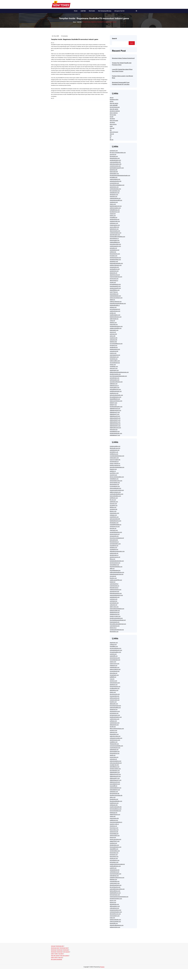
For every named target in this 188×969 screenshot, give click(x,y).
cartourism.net (113, 604)
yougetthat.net (113, 217)
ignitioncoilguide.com (115, 919)
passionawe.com (114, 370)
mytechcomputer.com (115, 921)
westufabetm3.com (115, 431)
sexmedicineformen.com (116, 381)
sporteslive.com (114, 261)
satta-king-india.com (115, 736)
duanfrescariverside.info (116, 795)
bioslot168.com (114, 923)
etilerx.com (112, 797)
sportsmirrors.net (114, 271)
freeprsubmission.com (115, 847)
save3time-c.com (114, 473)
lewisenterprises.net (115, 686)
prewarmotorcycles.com (116, 480)
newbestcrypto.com (115, 221)
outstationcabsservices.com (117, 877)
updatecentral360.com (115, 328)
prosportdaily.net (114, 833)
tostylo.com (113, 215)
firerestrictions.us (114, 541)
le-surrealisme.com (115, 486)
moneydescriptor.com (115, 244)
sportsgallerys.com (115, 269)
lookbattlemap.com (115, 209)
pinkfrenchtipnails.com (115, 265)
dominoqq (53, 949)
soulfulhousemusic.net (115, 391)
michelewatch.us (114, 461)
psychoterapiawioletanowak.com (118, 376)
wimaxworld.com (114, 536)
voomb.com (113, 282)
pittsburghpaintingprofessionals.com (119, 372)
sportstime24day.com (115, 259)
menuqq (53, 946)
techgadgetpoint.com (115, 284)
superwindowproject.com (116, 595)
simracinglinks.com (115, 482)
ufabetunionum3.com (115, 774)
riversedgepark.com (115, 659)
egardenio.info (113, 337)
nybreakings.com (114, 875)
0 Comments (64, 36)
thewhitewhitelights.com (116, 566)
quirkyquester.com (114, 380)
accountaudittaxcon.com (116, 343)
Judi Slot (79, 21)
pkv (111, 130)
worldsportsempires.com (116, 326)
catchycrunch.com (114, 663)
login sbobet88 (114, 105)
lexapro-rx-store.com (115, 616)
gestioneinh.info (114, 831)
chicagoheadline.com (115, 652)
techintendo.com (114, 713)
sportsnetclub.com (114, 219)
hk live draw (113, 114)
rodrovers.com (113, 732)
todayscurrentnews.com (116, 401)
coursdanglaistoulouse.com (117, 455)
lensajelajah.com (114, 675)
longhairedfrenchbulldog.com (117, 236)
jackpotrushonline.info (115, 181)
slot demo (112, 118)
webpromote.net (114, 553)
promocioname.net (114, 534)
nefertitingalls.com (114, 667)
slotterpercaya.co (114, 385)
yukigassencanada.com (116, 738)
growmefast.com (114, 294)
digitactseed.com (114, 724)
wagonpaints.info (114, 818)
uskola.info (112, 816)
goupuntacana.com (115, 658)
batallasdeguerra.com (115, 520)
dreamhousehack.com (115, 885)
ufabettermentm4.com (115, 410)
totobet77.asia (113, 402)
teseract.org (113, 837)
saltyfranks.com (114, 501)
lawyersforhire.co (114, 238)
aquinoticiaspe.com (115, 234)
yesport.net (113, 213)
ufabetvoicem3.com (115, 782)
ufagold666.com (114, 849)
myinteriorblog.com (115, 850)
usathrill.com (113, 868)
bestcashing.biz (114, 540)
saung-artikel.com (114, 227)
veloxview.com (113, 429)
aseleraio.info (113, 334)
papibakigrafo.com (114, 597)
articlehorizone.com (115, 740)
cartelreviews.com (114, 719)
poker (111, 126)
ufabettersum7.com (115, 412)
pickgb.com (113, 313)
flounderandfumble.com (116, 801)
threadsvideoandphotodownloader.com (120, 175)
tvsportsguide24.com (115, 286)
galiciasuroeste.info (115, 519)
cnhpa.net (112, 320)
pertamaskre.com (114, 173)
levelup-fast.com (114, 757)
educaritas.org (113, 673)
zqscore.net (113, 332)
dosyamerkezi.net (114, 484)
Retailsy (102, 967)
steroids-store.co (114, 555)
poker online (54, 957)
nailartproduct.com (114, 722)
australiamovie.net (114, 450)
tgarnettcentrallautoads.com (117, 467)
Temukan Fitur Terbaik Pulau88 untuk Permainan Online (121, 63)
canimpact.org (113, 601)
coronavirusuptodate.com (116, 745)
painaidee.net (113, 248)
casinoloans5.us (114, 583)
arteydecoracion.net (115, 557)
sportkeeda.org (114, 347)
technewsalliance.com (115, 808)
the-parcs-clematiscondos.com (118, 152)
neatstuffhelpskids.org (115, 524)
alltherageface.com (115, 906)
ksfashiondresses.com (115, 316)
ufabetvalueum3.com (115, 776)
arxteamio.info (113, 339)
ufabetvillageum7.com (115, 780)
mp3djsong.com (114, 454)
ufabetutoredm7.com (115, 425)
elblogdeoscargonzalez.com (117, 551)
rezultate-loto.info (114, 764)
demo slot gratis (114, 120)
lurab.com (112, 917)
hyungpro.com (113, 255)
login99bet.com (114, 646)
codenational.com (114, 908)
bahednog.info (113, 169)
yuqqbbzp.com (113, 742)
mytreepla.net (113, 759)
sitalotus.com (113, 322)
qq (110, 137)
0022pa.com (113, 507)
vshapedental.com (114, 870)
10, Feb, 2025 (55, 36)
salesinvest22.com (114, 835)
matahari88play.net (115, 242)
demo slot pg (113, 124)
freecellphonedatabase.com (117, 185)
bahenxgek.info (114, 171)
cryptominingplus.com (115, 232)
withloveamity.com (114, 698)
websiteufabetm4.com (115, 787)
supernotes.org (114, 324)
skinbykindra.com (114, 904)
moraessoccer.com (115, 526)
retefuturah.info (114, 805)
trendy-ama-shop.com (115, 839)
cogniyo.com (113, 353)
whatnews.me (113, 826)
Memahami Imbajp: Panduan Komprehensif (123, 58)
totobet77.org (113, 404)
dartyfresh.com (113, 684)
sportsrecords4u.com (115, 768)
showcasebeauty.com (115, 488)
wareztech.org (113, 196)
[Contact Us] (136, 11)
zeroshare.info (113, 509)
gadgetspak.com (114, 749)
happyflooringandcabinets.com (118, 303)
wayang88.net (113, 785)
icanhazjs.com (113, 599)
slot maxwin (66, 951)
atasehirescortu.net (115, 274)
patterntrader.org (114, 318)
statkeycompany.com (115, 492)
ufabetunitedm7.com (115, 420)
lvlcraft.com (113, 726)
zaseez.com (113, 661)
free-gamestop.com (115, 190)
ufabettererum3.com (115, 408)
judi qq (111, 101)
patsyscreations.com (115, 669)
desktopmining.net (114, 612)
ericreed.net (113, 576)
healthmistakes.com (115, 315)
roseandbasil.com (114, 564)
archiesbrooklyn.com (115, 543)
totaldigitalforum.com (115, 892)
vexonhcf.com (113, 475)
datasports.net (113, 273)
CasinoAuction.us (114, 585)
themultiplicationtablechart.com (118, 624)
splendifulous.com (114, 766)
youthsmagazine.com (115, 246)
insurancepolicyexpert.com (117, 490)
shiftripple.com (113, 383)
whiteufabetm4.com (115, 789)
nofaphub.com (113, 665)
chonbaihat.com (114, 549)
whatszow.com (113, 709)
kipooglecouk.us (114, 587)
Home (74, 21)
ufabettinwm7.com (114, 414)
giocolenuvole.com (115, 694)
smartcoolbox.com (114, 387)
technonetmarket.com (115, 810)
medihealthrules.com (115, 866)
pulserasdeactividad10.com (117, 608)
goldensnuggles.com (115, 208)
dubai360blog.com (114, 290)
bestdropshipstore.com (116, 717)
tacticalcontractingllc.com (116, 395)
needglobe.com (114, 366)
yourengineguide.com (115, 873)
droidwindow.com (114, 845)
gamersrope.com (114, 187)
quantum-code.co (114, 824)
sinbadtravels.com (114, 192)
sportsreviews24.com (115, 288)
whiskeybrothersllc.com (116, 433)
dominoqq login (55, 948)
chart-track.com (114, 530)
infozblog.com (113, 547)
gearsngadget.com (114, 751)
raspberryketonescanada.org (117, 864)
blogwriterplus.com (115, 158)
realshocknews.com (115, 311)
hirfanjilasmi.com (114, 357)
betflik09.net (113, 677)
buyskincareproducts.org (116, 618)
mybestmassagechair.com (116, 574)
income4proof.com (114, 671)
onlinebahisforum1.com (116, 650)
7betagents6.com (114, 743)
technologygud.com (115, 309)
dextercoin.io (113, 627)
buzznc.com (113, 900)
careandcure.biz (114, 351)
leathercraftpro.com (115, 360)
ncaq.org (112, 679)
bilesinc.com (113, 511)
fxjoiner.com (113, 902)
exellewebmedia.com (115, 188)
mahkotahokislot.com (115, 295)
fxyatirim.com (113, 701)
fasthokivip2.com (114, 229)
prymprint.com (113, 345)
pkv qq (111, 139)
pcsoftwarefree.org (114, 688)
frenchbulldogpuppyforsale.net (118, 620)
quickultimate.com (114, 378)
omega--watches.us (115, 463)
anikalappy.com (114, 791)
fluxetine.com (113, 578)
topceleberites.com (115, 770)
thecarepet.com (114, 156)
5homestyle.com (114, 631)
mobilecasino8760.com (116, 580)
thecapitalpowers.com (115, 397)
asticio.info (112, 336)
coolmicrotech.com (115, 883)
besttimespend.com (115, 349)
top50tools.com (114, 497)
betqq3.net (112, 582)
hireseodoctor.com (114, 753)
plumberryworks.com (115, 374)
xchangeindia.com (114, 881)
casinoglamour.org (114, 625)
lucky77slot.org (114, 292)
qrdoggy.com (113, 307)
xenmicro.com (113, 680)
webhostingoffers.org (115, 707)
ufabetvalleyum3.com (115, 427)
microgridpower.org (115, 362)
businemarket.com (114, 240)
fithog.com (112, 559)
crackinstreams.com (115, 747)
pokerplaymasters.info (115, 164)
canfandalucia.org (114, 871)
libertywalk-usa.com (115, 448)
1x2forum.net (113, 644)
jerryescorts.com (114, 278)
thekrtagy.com (113, 879)
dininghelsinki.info (114, 793)
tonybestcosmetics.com (116, 898)
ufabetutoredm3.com (115, 423)
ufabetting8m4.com (115, 772)
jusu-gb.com (113, 154)
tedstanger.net (113, 812)
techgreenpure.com (115, 715)
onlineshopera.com (115, 682)
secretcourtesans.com (115, 648)
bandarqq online (114, 99)
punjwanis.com (114, 150)
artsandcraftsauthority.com (116, 925)
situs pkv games (114, 103)
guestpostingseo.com (115, 160)
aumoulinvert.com (114, 591)
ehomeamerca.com (115, 711)
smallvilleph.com (114, 517)
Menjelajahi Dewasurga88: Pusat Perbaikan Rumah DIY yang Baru (120, 83)
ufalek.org (112, 299)
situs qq (112, 134)
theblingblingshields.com (116, 263)
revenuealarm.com (114, 915)
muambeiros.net (114, 545)
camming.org (113, 654)
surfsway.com (113, 721)
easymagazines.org (115, 355)
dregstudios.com (114, 522)
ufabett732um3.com (115, 814)
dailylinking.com (114, 690)
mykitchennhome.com (115, 589)
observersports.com (115, 231)
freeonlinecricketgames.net (117, 538)
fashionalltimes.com (115, 891)
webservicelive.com (115, 927)
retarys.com (113, 204)
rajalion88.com (114, 656)
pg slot (111, 116)
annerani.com (113, 503)
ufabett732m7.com (114, 841)
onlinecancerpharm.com (116, 297)
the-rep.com (113, 499)
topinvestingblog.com (115, 496)
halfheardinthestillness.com (117, 572)
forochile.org (113, 528)
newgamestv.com (114, 267)
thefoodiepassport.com (116, 593)
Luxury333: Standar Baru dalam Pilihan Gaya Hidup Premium (122, 70)
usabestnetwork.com (115, 198)
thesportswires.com (115, 253)
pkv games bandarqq (56, 959)
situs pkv (112, 128)
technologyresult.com (115, 705)
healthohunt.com (114, 803)
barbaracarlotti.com (115, 610)
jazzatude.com (113, 505)
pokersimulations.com (115, 761)
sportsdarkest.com (114, 250)
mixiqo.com (113, 364)
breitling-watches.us (115, 465)
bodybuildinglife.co (115, 305)
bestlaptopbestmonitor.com (117, 561)
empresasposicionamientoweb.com (119, 896)
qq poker (61, 953)
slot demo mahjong (115, 111)
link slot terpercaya (115, 107)
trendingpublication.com (116, 406)
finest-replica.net (114, 829)
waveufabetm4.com (115, 784)
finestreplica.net (114, 799)
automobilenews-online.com (117, 889)
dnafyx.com (113, 692)
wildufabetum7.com (115, 435)
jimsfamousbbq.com (115, 446)
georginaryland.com (115, 562)
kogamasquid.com (114, 622)
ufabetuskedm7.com (115, 422)
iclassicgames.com (115, 225)
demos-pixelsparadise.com (117, 476)
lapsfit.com (112, 755)
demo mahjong (114, 113)
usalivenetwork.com (115, 179)
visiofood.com (113, 843)
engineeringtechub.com (116, 276)
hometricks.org (113, 358)
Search (114, 38)
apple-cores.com (114, 606)
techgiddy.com (113, 177)
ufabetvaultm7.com (115, 778)
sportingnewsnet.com (115, 257)
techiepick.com (114, 854)
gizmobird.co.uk (114, 452)
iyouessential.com (114, 696)
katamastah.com (114, 330)
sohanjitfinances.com (115, 389)
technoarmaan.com (115, 894)
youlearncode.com (114, 700)
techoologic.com (114, 862)
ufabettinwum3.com (115, 416)
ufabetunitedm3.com (115, 418)
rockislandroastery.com (116, 912)
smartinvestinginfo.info (115, 807)
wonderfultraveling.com (116, 532)
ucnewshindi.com (114, 183)
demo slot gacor (114, 132)
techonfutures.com (114, 860)
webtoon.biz (113, 252)
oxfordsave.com (114, 223)
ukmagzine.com (114, 194)
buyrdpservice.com (115, 211)
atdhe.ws (112, 568)
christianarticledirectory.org (117, 629)
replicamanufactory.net (116, 763)
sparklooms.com (114, 393)
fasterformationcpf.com (116, 206)
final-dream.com (114, 828)
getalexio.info (113, 341)
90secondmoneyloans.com (117, 728)
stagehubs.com (114, 642)
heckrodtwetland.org (115, 570)
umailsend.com (114, 202)
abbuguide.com (114, 703)
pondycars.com (114, 858)
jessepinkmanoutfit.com (116, 200)
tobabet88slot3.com (115, 399)
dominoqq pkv (60, 946)
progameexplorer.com (115, 910)
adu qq (111, 97)
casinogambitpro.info (115, 162)
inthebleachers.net (114, 614)
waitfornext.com (114, 820)
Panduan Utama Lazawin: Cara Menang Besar (122, 76)
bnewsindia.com (114, 852)
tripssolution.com (114, 734)
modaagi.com (113, 515)
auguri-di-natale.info (115, 459)
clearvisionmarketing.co (116, 822)
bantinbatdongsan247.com (117, 167)
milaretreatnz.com (114, 513)
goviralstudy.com (114, 603)
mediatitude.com (114, 478)
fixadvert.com (113, 469)
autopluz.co (113, 471)
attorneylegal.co (114, 280)
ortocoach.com (113, 368)
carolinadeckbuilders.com (116, 494)
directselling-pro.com (115, 913)
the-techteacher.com (115, 887)
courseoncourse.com (115, 166)
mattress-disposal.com (115, 301)
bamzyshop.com (114, 856)
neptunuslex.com (114, 457)
